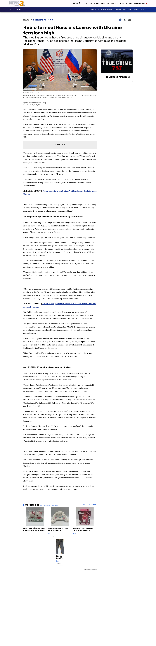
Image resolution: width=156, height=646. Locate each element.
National (94, 3)
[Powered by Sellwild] (93, 569)
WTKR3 (11, 9)
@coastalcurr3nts (20, 9)
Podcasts (93, 9)
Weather (104, 3)
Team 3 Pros (127, 9)
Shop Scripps (126, 3)
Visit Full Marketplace (90, 505)
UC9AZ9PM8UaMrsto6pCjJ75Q (17, 9)
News (26, 20)
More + (143, 9)
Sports (114, 3)
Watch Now (140, 3)
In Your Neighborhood (105, 9)
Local (86, 3)
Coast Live (117, 9)
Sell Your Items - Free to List (49, 505)
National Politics (43, 20)
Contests (136, 9)
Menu (76, 3)
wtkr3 (14, 9)
